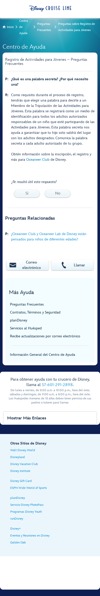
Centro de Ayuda (23, 27)
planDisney (18, 320)
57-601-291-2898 (57, 384)
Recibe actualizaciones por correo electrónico (45, 336)
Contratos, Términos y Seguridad (35, 312)
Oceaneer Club (37, 159)
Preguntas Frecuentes (44, 27)
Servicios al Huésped (26, 328)
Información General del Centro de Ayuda (42, 354)
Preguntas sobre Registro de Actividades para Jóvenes (76, 27)
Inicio (10, 27)
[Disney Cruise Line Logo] (50, 8)
